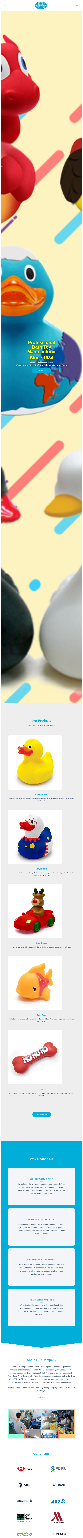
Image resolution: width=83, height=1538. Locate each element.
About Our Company (41, 1360)
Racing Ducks (41, 795)
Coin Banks (41, 943)
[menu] (77, 5)
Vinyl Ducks (41, 869)
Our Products (41, 720)
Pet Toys (41, 1089)
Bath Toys (41, 1015)
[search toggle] (5, 5)
